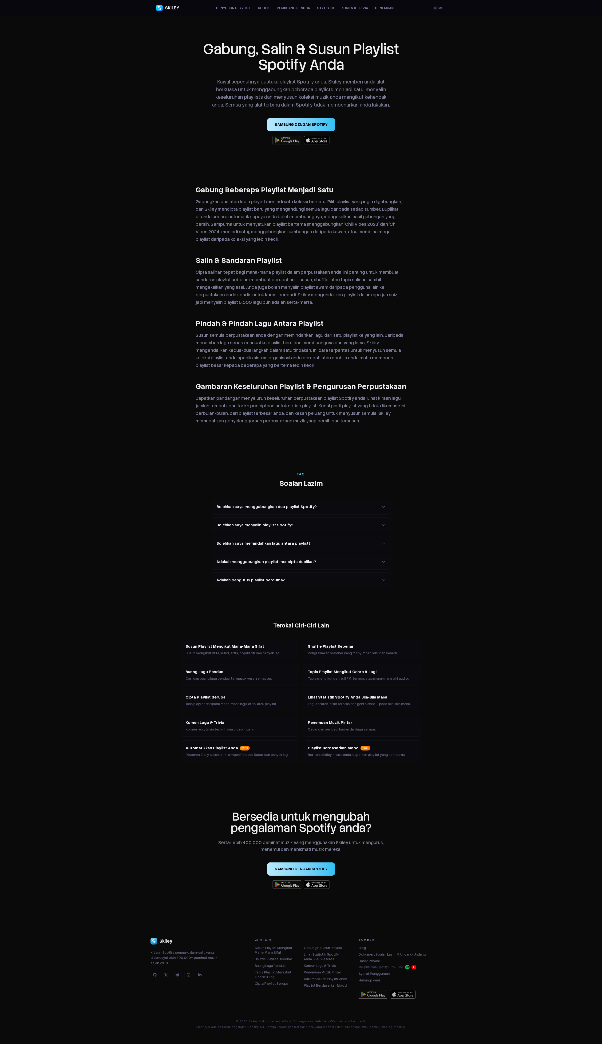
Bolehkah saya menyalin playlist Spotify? (255, 525)
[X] (166, 975)
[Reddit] (177, 975)
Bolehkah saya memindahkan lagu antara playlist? (264, 543)
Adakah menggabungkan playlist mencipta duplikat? (266, 561)
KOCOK (264, 8)
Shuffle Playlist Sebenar (273, 959)
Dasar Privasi (369, 961)
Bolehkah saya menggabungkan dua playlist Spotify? (267, 506)
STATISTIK (325, 8)
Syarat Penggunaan (374, 974)
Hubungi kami (369, 980)
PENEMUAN (384, 8)
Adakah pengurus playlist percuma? (251, 580)
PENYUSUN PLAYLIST (233, 8)
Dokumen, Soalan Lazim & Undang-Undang (392, 954)
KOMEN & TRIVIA (354, 8)
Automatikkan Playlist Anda (325, 979)
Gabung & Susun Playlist (323, 948)
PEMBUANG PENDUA (293, 8)
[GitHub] (154, 975)
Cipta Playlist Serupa (271, 983)
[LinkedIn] (200, 975)
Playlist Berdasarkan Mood (325, 985)
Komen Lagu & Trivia (320, 966)
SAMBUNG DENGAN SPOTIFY (301, 124)
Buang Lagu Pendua (270, 966)
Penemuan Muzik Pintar (322, 972)
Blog (362, 948)
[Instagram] (188, 975)
